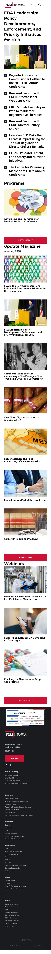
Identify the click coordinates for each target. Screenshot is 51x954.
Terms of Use (15, 945)
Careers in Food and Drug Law (21, 538)
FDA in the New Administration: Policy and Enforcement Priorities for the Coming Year (25, 288)
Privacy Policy (36, 945)
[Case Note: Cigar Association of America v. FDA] (25, 400)
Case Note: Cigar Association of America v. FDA (21, 419)
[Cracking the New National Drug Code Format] (25, 662)
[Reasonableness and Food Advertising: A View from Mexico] (25, 441)
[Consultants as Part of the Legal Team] (25, 483)
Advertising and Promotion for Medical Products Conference (21, 220)
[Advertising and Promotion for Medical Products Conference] (25, 202)
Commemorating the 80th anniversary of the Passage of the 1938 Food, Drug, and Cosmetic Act (23, 376)
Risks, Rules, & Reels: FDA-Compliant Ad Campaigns (24, 639)
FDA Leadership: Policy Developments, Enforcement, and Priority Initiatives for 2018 (23, 332)
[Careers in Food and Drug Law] (25, 521)
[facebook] (6, 765)
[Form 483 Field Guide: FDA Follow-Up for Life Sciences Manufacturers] (25, 579)
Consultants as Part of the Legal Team (25, 500)
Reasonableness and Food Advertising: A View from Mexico (22, 460)
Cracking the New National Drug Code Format (22, 680)
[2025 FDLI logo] (15, 5)
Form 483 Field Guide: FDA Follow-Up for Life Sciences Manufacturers (25, 598)
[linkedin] (11, 765)
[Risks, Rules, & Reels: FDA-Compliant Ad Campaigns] (25, 621)
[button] (25, 81)
